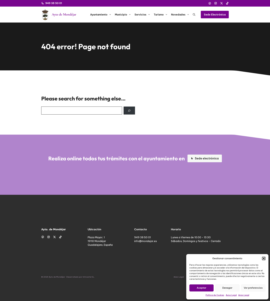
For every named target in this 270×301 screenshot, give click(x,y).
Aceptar (201, 287)
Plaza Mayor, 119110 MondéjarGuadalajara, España (100, 241)
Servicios (140, 14)
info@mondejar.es (145, 241)
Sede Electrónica (215, 14)
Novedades (178, 14)
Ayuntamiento (98, 14)
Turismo (159, 14)
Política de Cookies (215, 295)
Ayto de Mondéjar (64, 14)
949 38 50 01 (53, 3)
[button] (263, 258)
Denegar (227, 287)
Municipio (121, 14)
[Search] (129, 111)
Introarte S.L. (89, 277)
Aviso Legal (231, 295)
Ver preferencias (253, 287)
